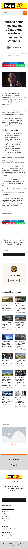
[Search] (25, 13)
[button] (6, 63)
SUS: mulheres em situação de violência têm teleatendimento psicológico (20, 401)
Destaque (9, 213)
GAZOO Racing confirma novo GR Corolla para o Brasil (7, 325)
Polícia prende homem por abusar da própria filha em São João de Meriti (7, 363)
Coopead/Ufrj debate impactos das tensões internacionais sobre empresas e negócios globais (7, 381)
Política (10, 54)
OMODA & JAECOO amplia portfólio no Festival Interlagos (7, 400)
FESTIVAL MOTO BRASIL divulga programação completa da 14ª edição (20, 381)
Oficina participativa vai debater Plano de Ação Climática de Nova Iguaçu (20, 363)
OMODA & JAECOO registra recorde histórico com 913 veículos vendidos (20, 307)
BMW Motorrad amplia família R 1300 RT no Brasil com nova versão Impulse (20, 326)
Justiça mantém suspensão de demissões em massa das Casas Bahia (7, 345)
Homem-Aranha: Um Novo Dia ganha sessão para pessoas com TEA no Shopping (20, 345)
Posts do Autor (14, 280)
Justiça (5, 54)
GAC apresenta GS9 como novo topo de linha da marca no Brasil (6, 306)
